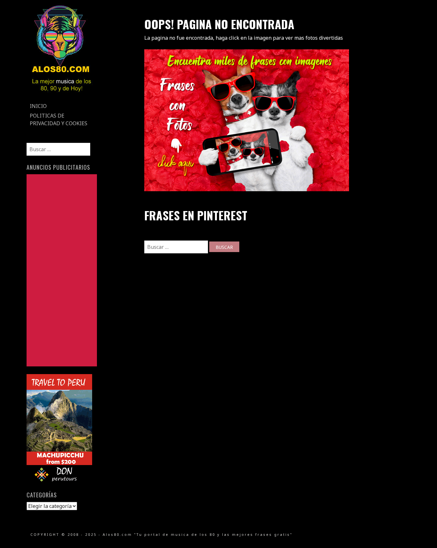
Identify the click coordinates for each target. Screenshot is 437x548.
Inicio (38, 106)
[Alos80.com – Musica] (61, 97)
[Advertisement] (62, 270)
